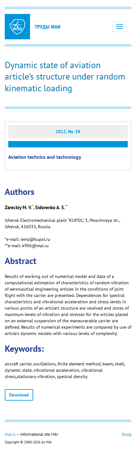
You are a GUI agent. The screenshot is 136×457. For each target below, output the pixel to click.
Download (19, 395)
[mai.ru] (17, 26)
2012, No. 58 (68, 131)
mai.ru (10, 434)
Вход (126, 434)
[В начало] (47, 26)
